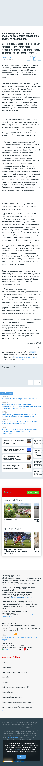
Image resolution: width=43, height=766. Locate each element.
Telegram (15, 357)
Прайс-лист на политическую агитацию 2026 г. (16, 687)
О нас (3, 662)
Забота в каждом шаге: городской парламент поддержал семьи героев (12, 458)
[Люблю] (18, 373)
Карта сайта (5, 677)
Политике (16, 749)
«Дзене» (34, 357)
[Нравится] (4, 373)
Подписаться (33, 492)
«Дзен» (4, 637)
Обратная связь (6, 667)
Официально (7, 57)
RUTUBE (34, 637)
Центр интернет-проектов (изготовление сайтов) (17, 707)
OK (21, 756)
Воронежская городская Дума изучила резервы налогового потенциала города (13, 442)
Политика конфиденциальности (12, 697)
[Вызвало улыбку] (11, 373)
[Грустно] (31, 373)
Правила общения (7, 692)
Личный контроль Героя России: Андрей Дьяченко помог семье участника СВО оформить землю (13, 468)
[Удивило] (24, 373)
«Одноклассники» (20, 637)
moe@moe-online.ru (27, 597)
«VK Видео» (21, 360)
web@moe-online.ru (16, 597)
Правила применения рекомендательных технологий (18, 702)
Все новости (5, 682)
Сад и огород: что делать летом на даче (14, 672)
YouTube (29, 637)
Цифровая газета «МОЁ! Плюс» (11, 657)
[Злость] (38, 373)
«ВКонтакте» (24, 357)
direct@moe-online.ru (10, 622)
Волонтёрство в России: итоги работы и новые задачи (13, 450)
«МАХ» (33, 352)
